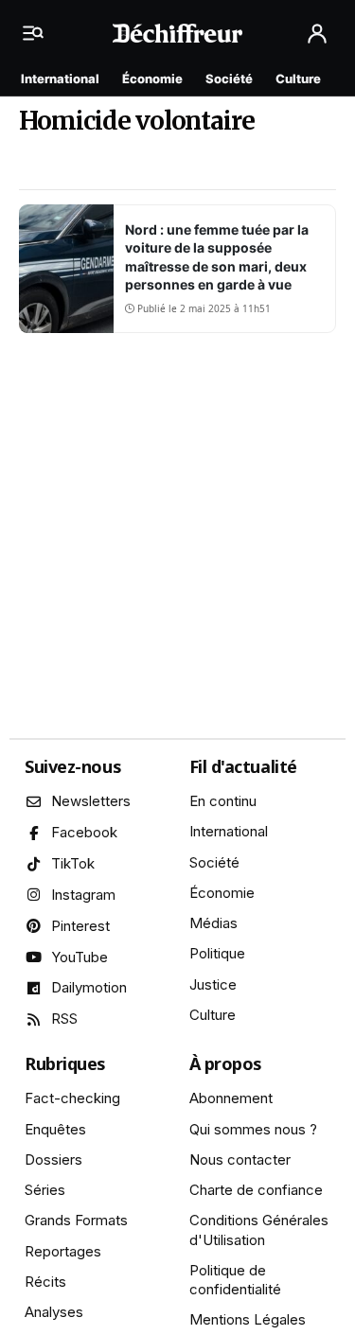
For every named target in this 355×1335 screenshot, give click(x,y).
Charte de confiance (256, 1190)
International (60, 78)
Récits (45, 1282)
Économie (152, 78)
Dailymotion (89, 987)
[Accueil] (177, 33)
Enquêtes (55, 1129)
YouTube (79, 957)
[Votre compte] (317, 33)
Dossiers (53, 1159)
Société (229, 78)
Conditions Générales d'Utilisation (258, 1229)
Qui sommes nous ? (253, 1129)
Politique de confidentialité (235, 1279)
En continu (223, 801)
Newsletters (91, 801)
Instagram (83, 895)
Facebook (84, 832)
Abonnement (231, 1098)
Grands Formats (76, 1220)
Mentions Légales (247, 1319)
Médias (213, 923)
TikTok (73, 863)
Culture (298, 78)
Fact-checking (72, 1098)
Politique (217, 953)
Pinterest (80, 926)
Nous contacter (240, 1159)
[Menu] (38, 33)
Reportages (63, 1251)
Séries (45, 1190)
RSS (64, 1019)
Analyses (54, 1312)
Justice (213, 984)
